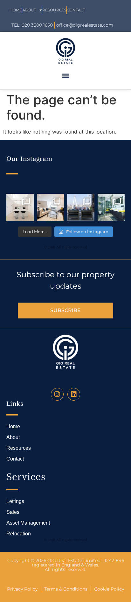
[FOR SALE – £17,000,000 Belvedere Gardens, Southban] (80, 207)
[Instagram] (57, 394)
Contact (76, 10)
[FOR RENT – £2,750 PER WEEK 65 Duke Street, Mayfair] (50, 207)
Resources (54, 10)
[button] (65, 76)
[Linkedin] (73, 394)
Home (16, 10)
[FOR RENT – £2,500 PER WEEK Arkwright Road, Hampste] (111, 207)
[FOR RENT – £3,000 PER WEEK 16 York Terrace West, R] (20, 207)
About (29, 10)
